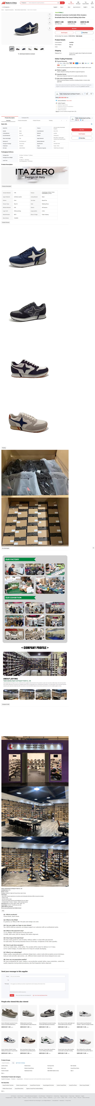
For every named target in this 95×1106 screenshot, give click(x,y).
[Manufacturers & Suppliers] (9, 2)
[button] (64, 120)
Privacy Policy (68, 1100)
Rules (93, 7)
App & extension (76, 7)
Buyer (61, 7)
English (15, 1097)
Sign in (92, 3)
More (2, 1091)
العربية (55, 1097)
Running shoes (51, 1065)
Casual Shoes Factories (35, 1085)
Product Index (71, 1096)
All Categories (6, 7)
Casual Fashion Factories (8, 1085)
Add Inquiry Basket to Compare (27, 54)
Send (12, 995)
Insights (82, 1096)
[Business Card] (91, 124)
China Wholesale (42, 1096)
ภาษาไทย (70, 1097)
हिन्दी (66, 1097)
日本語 (62, 1097)
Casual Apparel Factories (48, 1085)
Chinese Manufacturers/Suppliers (31, 1096)
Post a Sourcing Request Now (40, 995)
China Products (20, 1096)
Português (24, 1097)
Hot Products (13, 1096)
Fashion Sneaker (5, 1070)
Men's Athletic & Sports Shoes (20, 9)
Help (69, 7)
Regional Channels (63, 1096)
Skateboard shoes (28, 1070)
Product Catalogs (21, 1063)
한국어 (59, 1097)
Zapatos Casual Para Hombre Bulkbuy (34, 1088)
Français (29, 1097)
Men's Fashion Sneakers (32, 9)
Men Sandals (73, 1065)
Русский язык (35, 1097)
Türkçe (74, 1097)
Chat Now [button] (85, 32)
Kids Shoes (50, 1068)
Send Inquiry (64, 32)
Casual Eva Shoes (73, 1085)
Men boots (3, 1068)
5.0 (76, 120)
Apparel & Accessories (9, 9)
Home (2, 9)
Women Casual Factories (21, 1085)
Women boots (27, 1065)
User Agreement (55, 1100)
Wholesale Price (49, 1096)
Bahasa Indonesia (86, 1097)
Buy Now (74, 28)
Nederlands (50, 1097)
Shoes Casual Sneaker (84, 1085)
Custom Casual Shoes (61, 1085)
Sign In (57, 111)
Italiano (40, 1097)
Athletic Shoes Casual (7, 1088)
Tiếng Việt (79, 1097)
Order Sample (79, 36)
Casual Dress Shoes (75, 1068)
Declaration (62, 1100)
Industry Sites (56, 1096)
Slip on (72, 1070)
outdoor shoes (4, 1065)
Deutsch (45, 1097)
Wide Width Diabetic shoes (53, 1070)
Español (19, 1097)
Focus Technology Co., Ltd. (38, 1100)
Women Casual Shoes (29, 1068)
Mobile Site (78, 1096)
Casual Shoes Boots (19, 1088)
